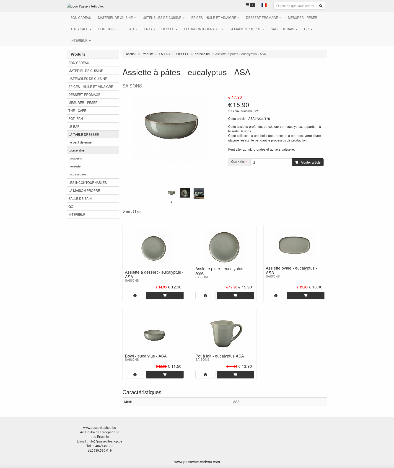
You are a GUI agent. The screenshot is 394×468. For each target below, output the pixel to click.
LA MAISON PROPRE (84, 190)
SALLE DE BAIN (80, 198)
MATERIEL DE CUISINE (85, 70)
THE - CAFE (77, 110)
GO (70, 206)
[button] (264, 4)
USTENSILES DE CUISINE (87, 78)
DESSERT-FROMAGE (84, 94)
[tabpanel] (171, 193)
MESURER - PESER (83, 102)
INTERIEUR (77, 214)
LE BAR (74, 126)
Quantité (238, 161)
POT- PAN (75, 118)
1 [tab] (171, 202)
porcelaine (77, 150)
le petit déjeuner (81, 142)
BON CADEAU (78, 62)
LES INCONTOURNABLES (87, 182)
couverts (76, 158)
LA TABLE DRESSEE (83, 134)
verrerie (75, 166)
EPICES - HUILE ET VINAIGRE (90, 86)
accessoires (78, 174)
